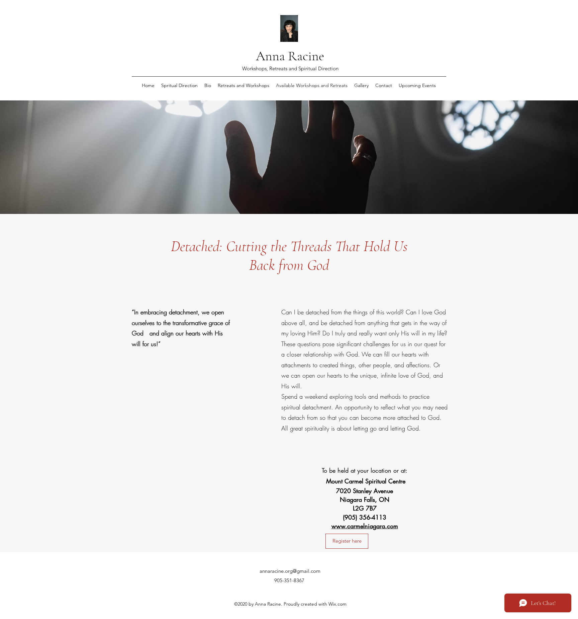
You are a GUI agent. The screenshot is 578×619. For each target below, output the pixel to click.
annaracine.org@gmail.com (290, 571)
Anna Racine (290, 56)
